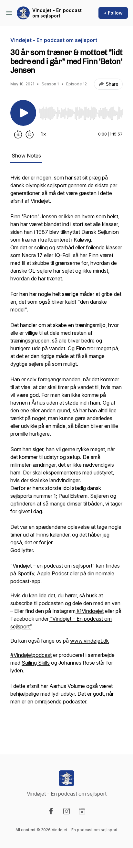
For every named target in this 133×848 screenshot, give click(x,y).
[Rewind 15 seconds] (18, 134)
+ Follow (113, 13)
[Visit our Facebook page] (51, 811)
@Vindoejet (90, 611)
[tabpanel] (66, 454)
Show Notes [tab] (26, 155)
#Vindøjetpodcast (31, 655)
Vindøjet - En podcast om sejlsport (57, 13)
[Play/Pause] (23, 113)
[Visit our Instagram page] (66, 811)
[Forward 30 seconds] (29, 134)
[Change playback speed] (43, 134)
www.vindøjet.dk (89, 640)
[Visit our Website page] (82, 811)
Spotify (25, 573)
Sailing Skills (36, 662)
